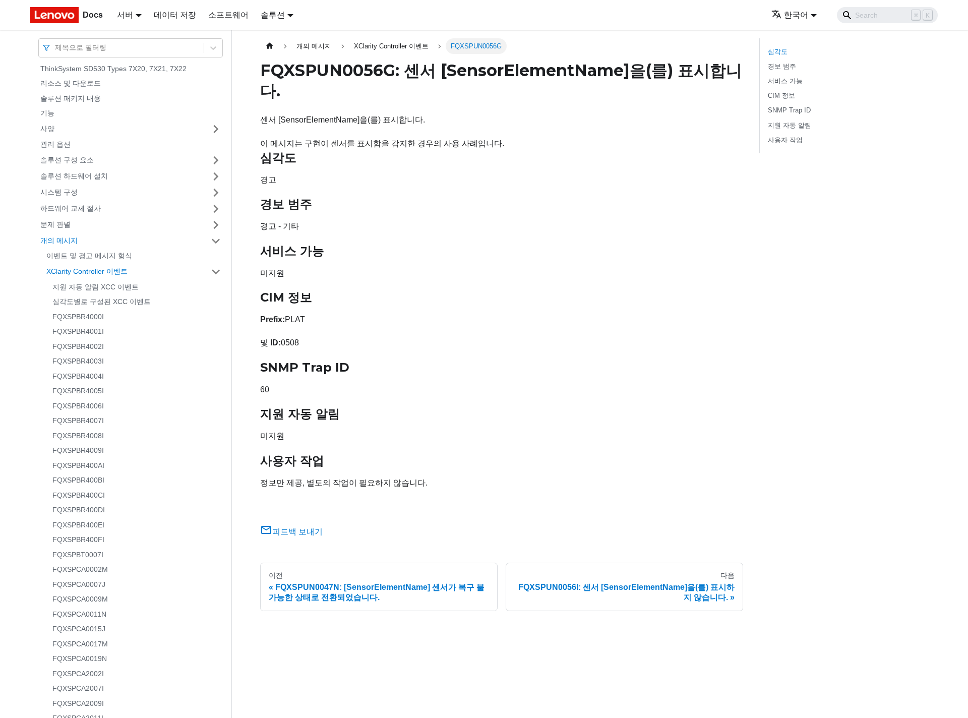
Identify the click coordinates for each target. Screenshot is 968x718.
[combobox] (56, 47)
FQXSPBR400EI (78, 525)
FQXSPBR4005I (78, 391)
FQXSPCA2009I (78, 703)
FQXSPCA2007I (78, 689)
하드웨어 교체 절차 (70, 208)
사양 (47, 129)
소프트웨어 (228, 15)
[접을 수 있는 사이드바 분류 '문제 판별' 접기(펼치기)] (216, 225)
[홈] (269, 46)
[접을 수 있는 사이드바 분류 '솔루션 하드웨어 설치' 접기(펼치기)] (216, 176)
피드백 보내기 (297, 531)
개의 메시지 (59, 240)
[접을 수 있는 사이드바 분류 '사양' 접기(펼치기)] (216, 129)
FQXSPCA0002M (80, 570)
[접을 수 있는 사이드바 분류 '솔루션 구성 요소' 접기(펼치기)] (216, 160)
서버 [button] (125, 15)
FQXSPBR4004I (78, 376)
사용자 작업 (785, 140)
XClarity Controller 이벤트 (87, 271)
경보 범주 (782, 66)
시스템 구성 (59, 192)
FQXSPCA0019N (79, 659)
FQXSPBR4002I (78, 346)
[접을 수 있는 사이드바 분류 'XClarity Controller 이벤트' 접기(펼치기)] (216, 272)
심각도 (778, 51)
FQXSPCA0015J (78, 629)
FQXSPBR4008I (78, 436)
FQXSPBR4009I (78, 451)
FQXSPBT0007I (77, 555)
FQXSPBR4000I (78, 317)
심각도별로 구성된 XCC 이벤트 (101, 302)
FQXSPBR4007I (78, 421)
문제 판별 (55, 224)
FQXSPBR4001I (78, 332)
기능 (47, 113)
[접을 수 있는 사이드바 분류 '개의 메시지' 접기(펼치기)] (216, 241)
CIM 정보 (781, 95)
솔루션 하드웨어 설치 (74, 176)
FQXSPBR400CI (78, 495)
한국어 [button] (796, 15)
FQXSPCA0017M (80, 644)
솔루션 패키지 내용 (70, 98)
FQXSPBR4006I (78, 406)
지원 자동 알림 (789, 125)
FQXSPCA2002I (78, 674)
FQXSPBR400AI (78, 465)
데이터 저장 (175, 15)
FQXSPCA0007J (78, 584)
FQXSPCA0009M (80, 599)
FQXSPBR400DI (78, 510)
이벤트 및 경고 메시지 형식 (89, 256)
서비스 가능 (785, 81)
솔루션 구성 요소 (67, 160)
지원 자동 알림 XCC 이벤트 (95, 287)
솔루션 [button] (273, 15)
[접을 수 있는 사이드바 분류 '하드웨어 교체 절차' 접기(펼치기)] (216, 209)
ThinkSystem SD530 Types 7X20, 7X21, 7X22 (113, 69)
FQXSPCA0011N (79, 614)
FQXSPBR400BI (78, 480)
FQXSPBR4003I (78, 361)
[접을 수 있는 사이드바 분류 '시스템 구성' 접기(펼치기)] (216, 193)
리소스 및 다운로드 (70, 84)
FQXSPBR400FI (78, 540)
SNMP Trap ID (789, 110)
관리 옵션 (55, 144)
